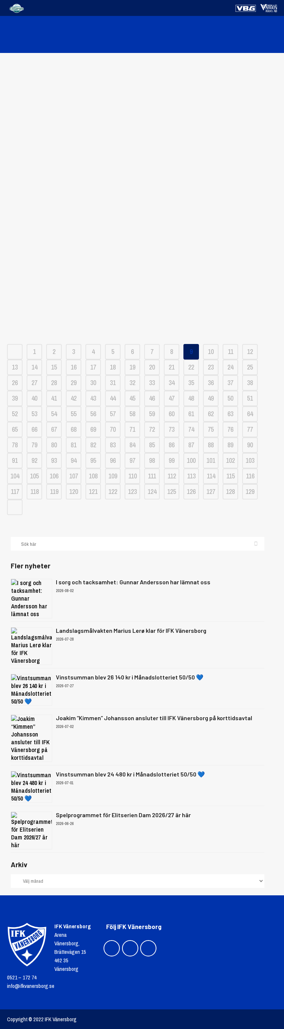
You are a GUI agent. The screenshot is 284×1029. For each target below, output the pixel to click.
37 (230, 382)
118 (34, 491)
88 (211, 445)
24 (230, 367)
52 (15, 413)
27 (34, 382)
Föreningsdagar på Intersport (142, 247)
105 (34, 476)
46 (152, 398)
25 (250, 367)
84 (132, 445)
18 (113, 367)
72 (152, 429)
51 (250, 398)
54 (54, 413)
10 (211, 351)
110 (132, 476)
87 (191, 445)
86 (172, 445)
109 (112, 476)
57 (113, 413)
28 (54, 382)
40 (34, 398)
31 (113, 382)
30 (93, 382)
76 (230, 429)
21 (172, 367)
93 (54, 460)
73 (172, 429)
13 (15, 367)
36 (211, 382)
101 (210, 460)
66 (34, 429)
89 (230, 445)
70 (113, 429)
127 (210, 491)
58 (132, 413)
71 (132, 429)
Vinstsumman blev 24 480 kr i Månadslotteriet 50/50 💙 (130, 774)
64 (250, 413)
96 (113, 460)
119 (54, 491)
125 (171, 491)
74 (191, 429)
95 (93, 460)
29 (74, 382)
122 (112, 491)
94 (74, 460)
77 (250, 429)
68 (74, 429)
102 (230, 460)
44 (113, 398)
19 (132, 367)
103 (250, 460)
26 (15, 382)
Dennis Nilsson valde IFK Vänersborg (142, 148)
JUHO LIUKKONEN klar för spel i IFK (142, 123)
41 (54, 398)
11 (230, 351)
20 (152, 367)
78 (15, 445)
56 (93, 413)
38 (250, 382)
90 (250, 445)
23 (211, 367)
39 (15, 398)
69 (93, 429)
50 (230, 398)
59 (152, 413)
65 (15, 429)
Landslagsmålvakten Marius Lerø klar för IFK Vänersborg (131, 630)
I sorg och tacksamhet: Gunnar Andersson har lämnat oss (133, 581)
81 (74, 445)
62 (211, 413)
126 (191, 491)
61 (191, 413)
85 (152, 445)
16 (74, 367)
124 (152, 491)
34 (172, 382)
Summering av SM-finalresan (142, 297)
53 (34, 413)
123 (132, 491)
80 (54, 445)
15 (54, 367)
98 (152, 460)
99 (172, 460)
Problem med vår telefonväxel (142, 98)
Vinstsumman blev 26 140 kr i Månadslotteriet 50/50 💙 (129, 677)
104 (14, 476)
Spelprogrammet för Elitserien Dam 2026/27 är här (123, 814)
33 (152, 382)
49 (211, 398)
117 (15, 491)
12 (250, 351)
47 (172, 398)
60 (172, 413)
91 (15, 460)
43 (93, 398)
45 (132, 398)
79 (34, 445)
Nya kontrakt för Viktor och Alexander (142, 272)
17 (93, 367)
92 (34, 460)
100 (191, 460)
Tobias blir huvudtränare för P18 (141, 173)
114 (211, 476)
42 (74, 398)
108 (93, 476)
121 (93, 491)
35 (191, 382)
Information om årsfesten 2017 (142, 222)
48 (191, 398)
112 (172, 476)
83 (113, 445)
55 (74, 413)
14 (34, 367)
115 (230, 476)
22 (191, 367)
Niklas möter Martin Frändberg (142, 198)
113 (191, 476)
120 (73, 491)
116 (250, 476)
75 (211, 429)
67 (54, 429)
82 (93, 445)
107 (73, 476)
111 (152, 476)
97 (132, 460)
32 (132, 382)
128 (230, 491)
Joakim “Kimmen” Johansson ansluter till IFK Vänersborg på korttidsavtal (154, 717)
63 (230, 413)
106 (54, 476)
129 (250, 491)
